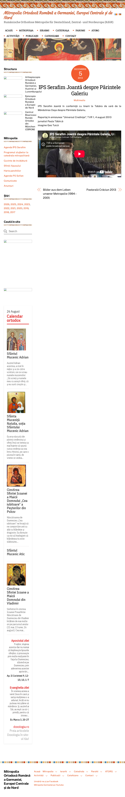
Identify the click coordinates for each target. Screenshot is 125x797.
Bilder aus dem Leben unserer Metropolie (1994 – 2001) (59, 193)
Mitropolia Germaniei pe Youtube (49, 785)
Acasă (9, 30)
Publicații (32, 36)
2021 (13, 208)
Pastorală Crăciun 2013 (101, 189)
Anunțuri (8, 185)
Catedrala (62, 30)
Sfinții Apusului (12, 165)
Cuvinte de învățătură (15, 160)
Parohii (80, 30)
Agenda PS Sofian (13, 175)
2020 (19, 208)
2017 (12, 212)
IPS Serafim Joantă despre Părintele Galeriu (80, 90)
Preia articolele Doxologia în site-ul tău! (18, 735)
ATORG (95, 30)
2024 (20, 204)
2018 (6, 212)
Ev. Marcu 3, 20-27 (19, 719)
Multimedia (79, 100)
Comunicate (10, 180)
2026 (6, 204)
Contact (70, 36)
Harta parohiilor (12, 170)
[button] (8, 49)
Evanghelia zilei (19, 688)
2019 (26, 208)
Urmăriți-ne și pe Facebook (46, 781)
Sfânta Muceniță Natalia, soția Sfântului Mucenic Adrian (18, 423)
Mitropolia (26, 30)
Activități (13, 36)
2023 (27, 204)
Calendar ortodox (15, 318)
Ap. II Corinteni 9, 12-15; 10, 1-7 (18, 677)
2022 (6, 208)
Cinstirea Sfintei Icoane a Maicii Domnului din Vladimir (18, 596)
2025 (13, 204)
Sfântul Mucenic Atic (16, 552)
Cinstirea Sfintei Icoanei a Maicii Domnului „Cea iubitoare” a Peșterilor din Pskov (17, 500)
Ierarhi (44, 30)
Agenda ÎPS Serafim (15, 147)
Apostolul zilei (20, 641)
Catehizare (52, 36)
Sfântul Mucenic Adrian (18, 355)
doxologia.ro (21, 727)
